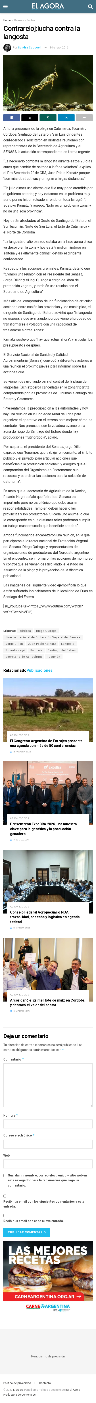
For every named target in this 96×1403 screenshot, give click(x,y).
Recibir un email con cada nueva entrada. (33, 1221)
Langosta (68, 643)
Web (6, 1155)
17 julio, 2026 (20, 839)
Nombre (10, 1115)
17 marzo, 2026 (21, 1011)
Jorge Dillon (14, 643)
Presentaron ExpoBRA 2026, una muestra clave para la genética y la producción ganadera (43, 829)
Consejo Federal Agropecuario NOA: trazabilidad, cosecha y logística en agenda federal (44, 917)
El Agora (18, 1389)
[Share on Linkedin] (66, 117)
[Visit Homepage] (48, 6)
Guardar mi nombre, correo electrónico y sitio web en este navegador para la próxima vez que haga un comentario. (47, 1180)
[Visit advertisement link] (48, 1278)
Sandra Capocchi (30, 47)
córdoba (25, 630)
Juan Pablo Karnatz (42, 643)
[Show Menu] (5, 6)
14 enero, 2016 (59, 47)
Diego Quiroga (46, 630)
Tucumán (53, 656)
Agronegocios (19, 735)
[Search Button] (90, 6)
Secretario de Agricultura (24, 656)
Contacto (45, 1383)
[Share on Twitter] (29, 117)
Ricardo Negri (15, 650)
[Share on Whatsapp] (48, 117)
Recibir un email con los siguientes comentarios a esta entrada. (43, 1204)
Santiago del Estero (62, 650)
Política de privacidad (17, 1383)
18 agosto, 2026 (21, 751)
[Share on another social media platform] (84, 117)
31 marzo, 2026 (21, 927)
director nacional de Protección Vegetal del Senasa (43, 637)
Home (7, 20)
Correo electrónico (19, 1135)
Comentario (13, 1059)
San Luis (36, 650)
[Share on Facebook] (11, 117)
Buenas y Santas (24, 20)
